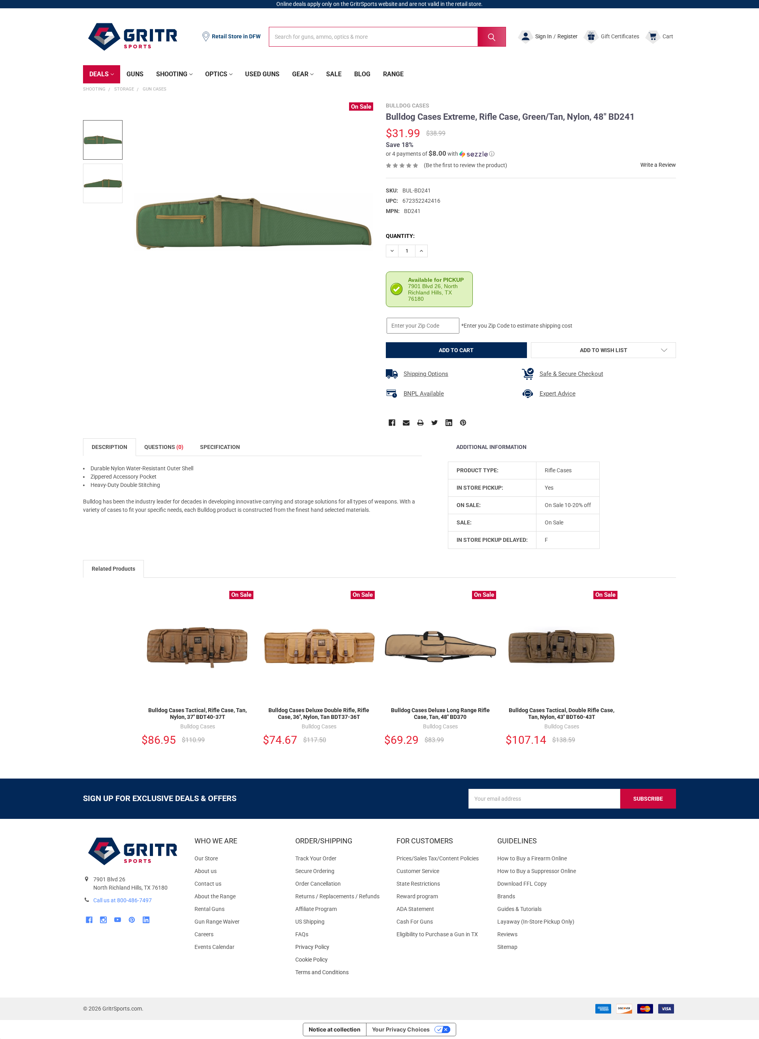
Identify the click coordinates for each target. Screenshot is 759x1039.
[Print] (420, 423)
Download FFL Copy (522, 884)
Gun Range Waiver (217, 921)
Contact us (207, 884)
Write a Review (658, 165)
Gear (300, 74)
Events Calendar (214, 947)
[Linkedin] (449, 423)
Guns (134, 74)
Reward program (417, 896)
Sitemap (507, 947)
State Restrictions (418, 884)
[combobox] (387, 37)
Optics (216, 74)
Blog (362, 74)
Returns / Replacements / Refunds (337, 896)
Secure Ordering (314, 871)
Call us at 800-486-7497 (122, 900)
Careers (203, 934)
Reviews (507, 934)
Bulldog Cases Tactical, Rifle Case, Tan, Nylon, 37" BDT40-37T (197, 713)
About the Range (215, 896)
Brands (506, 896)
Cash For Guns (414, 921)
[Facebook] (392, 423)
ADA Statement (415, 909)
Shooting (171, 74)
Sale (334, 74)
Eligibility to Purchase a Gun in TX (437, 934)
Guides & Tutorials (519, 909)
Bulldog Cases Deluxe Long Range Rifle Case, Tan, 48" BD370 (440, 713)
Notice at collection (335, 1029)
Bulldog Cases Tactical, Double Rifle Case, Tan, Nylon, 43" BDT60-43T (561, 713)
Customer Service (417, 871)
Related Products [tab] (113, 569)
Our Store (206, 858)
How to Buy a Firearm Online (532, 858)
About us (205, 871)
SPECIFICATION (220, 447)
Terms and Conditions (339, 972)
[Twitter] (435, 423)
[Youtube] (117, 920)
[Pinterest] (463, 423)
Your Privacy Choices (401, 1029)
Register (567, 36)
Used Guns (262, 74)
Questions (163, 447)
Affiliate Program (316, 909)
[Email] (406, 423)
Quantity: (400, 236)
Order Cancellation (318, 884)
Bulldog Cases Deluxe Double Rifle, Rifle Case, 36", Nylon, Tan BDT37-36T (318, 713)
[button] (440, 154)
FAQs (301, 934)
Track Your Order (315, 858)
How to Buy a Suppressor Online (536, 871)
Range (393, 74)
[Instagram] (103, 920)
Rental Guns (209, 909)
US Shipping (310, 921)
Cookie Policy (339, 960)
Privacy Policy (339, 947)
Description (109, 447)
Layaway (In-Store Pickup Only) (535, 921)
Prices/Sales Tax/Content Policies (437, 858)
